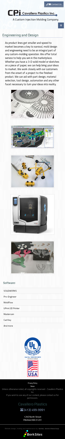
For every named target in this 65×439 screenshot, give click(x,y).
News (32, 386)
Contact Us (56, 4)
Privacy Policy (32, 383)
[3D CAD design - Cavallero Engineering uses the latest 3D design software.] (32, 137)
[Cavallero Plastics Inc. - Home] (33, 8)
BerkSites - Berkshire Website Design (49, 428)
